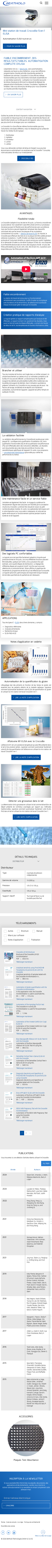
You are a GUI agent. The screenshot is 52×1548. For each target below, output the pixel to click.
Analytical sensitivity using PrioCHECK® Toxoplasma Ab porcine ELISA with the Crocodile (30, 970)
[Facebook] (3, 1532)
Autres (10, 931)
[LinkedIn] (8, 1532)
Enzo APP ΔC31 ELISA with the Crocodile (30, 1093)
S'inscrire (10, 1505)
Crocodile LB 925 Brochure (25, 952)
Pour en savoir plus (16, 46)
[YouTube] (14, 1532)
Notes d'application (15, 940)
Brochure (24, 931)
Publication (35, 940)
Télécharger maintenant (24, 962)
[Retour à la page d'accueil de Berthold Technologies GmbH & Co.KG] (14, 3)
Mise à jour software (16, 935)
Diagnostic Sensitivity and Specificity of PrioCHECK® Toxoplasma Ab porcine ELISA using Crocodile (31, 1075)
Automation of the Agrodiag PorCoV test (30, 1004)
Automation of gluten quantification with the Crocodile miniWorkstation (31, 988)
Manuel (39, 931)
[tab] (24, 862)
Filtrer (46, 1163)
